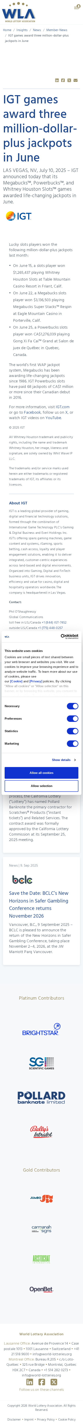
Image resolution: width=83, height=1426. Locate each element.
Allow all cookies (41, 772)
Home (7, 30)
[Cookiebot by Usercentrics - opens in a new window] (60, 636)
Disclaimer (14, 1419)
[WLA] (19, 12)
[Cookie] (16, 681)
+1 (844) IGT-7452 (54, 622)
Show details (61, 760)
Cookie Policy (67, 1419)
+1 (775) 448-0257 (50, 628)
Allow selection (41, 786)
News (37, 30)
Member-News (56, 30)
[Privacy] (35, 681)
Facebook (32, 412)
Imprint (29, 1419)
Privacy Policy (46, 1419)
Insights (22, 30)
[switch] (72, 718)
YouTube (53, 418)
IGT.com (63, 407)
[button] (77, 6)
